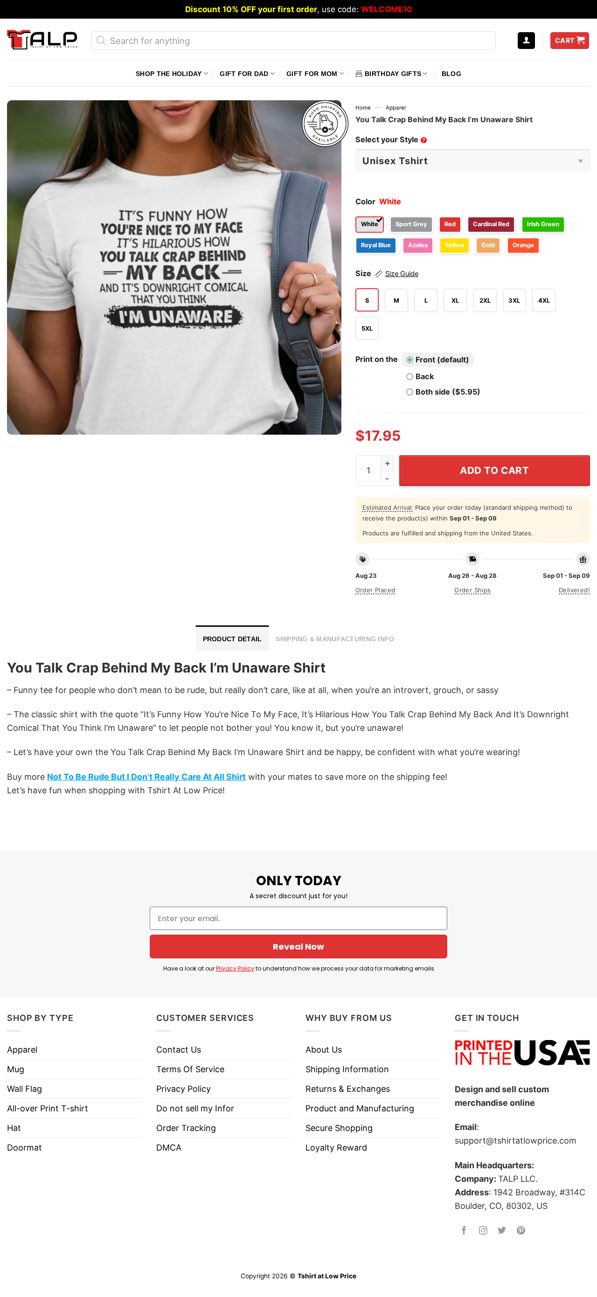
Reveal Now (298, 946)
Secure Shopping (339, 1128)
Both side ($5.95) (448, 391)
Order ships (472, 590)
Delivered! (574, 590)
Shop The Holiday (168, 73)
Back (425, 376)
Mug (15, 1069)
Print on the (376, 359)
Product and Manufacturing (359, 1108)
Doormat (24, 1147)
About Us (323, 1049)
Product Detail (232, 639)
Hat (14, 1128)
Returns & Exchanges (347, 1089)
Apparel (396, 107)
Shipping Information (347, 1069)
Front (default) (442, 359)
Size (386, 273)
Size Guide (401, 274)
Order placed (375, 590)
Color (365, 201)
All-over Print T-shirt (47, 1108)
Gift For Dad (244, 73)
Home (363, 107)
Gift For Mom (311, 73)
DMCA (168, 1147)
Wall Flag (24, 1089)
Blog (451, 73)
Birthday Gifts (393, 73)
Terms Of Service (190, 1069)
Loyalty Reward (336, 1147)
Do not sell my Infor (195, 1108)
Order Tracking (186, 1128)
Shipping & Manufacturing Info (335, 639)
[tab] (232, 638)
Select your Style (390, 139)
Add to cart (494, 470)
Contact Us (178, 1049)
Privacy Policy (235, 968)
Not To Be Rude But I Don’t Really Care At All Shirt (146, 777)
